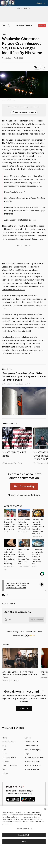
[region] (24, 826)
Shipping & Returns (32, 762)
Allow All (24, 842)
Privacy (5, 773)
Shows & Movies (8, 742)
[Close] (45, 809)
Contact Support (31, 742)
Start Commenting (24, 486)
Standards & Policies (33, 765)
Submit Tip (24, 708)
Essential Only (24, 835)
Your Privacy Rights (32, 750)
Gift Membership (31, 746)
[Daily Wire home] (24, 25)
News (4, 738)
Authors (5, 762)
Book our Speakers (9, 765)
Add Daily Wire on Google (25, 112)
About (4, 754)
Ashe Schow (7, 58)
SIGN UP (42, 25)
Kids (4, 750)
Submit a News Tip (32, 769)
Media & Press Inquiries (34, 758)
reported (38, 239)
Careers (28, 738)
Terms (4, 769)
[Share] (44, 67)
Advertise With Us (9, 758)
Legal (27, 754)
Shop (4, 746)
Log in (37, 495)
